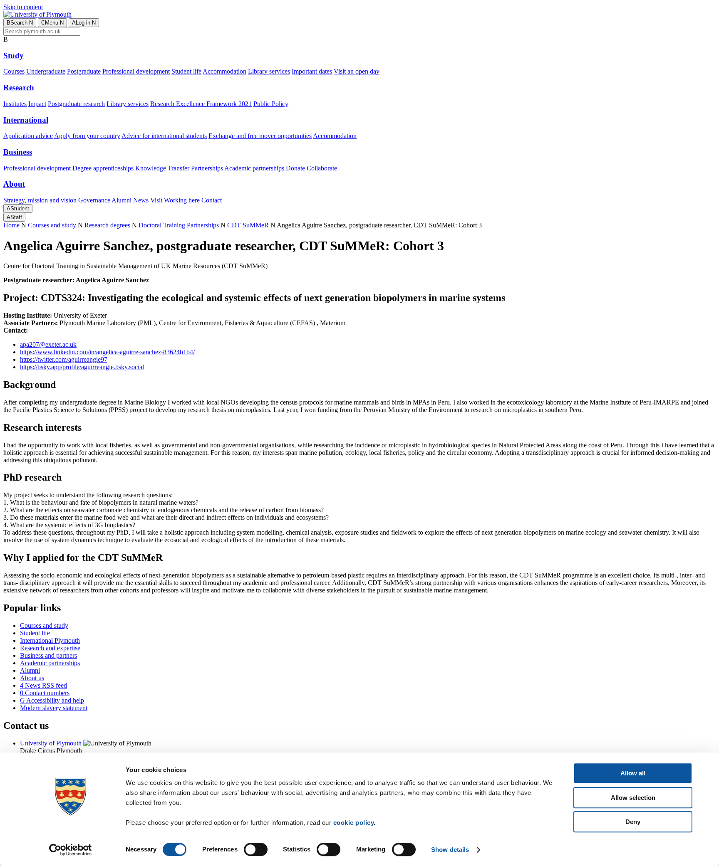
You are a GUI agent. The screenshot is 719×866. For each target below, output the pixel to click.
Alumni (121, 200)
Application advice (28, 135)
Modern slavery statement (53, 707)
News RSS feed (43, 685)
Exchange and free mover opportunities (260, 135)
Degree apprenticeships (103, 168)
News (141, 200)
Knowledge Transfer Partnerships (179, 168)
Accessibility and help (52, 700)
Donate (295, 168)
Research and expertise (50, 647)
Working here (182, 200)
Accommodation (224, 71)
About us (32, 677)
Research (18, 87)
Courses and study (52, 225)
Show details (450, 849)
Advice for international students (164, 135)
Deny (632, 821)
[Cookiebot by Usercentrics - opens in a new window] (70, 850)
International (25, 120)
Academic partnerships (254, 168)
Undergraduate (45, 71)
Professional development (136, 71)
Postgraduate (84, 71)
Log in (84, 23)
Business (17, 152)
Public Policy (270, 103)
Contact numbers (44, 692)
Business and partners (48, 655)
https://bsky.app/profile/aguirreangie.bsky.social (82, 366)
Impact (37, 103)
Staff (14, 217)
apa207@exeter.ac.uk (48, 344)
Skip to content (23, 6)
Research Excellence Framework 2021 (201, 103)
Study (13, 55)
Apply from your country (87, 135)
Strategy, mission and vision (40, 200)
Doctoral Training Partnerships (179, 225)
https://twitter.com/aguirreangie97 (63, 359)
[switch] (256, 849)
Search (20, 23)
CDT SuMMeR (248, 225)
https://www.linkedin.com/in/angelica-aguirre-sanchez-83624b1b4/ (107, 351)
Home (11, 225)
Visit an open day (356, 71)
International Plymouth (50, 640)
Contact (211, 200)
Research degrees (107, 225)
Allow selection (633, 797)
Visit (156, 200)
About (14, 184)
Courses (14, 71)
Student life (186, 71)
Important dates (312, 71)
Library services (269, 71)
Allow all (632, 773)
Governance (94, 200)
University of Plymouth (51, 743)
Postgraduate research (76, 103)
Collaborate (322, 168)
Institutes (15, 103)
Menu (52, 23)
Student (18, 208)
